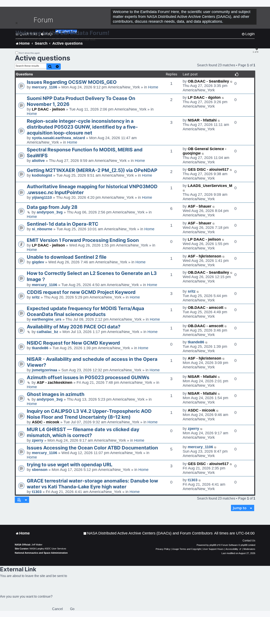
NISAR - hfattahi (202, 120)
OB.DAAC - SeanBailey (208, 81)
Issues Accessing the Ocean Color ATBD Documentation (92, 448)
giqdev (38, 262)
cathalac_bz (47, 332)
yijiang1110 (42, 197)
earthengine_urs (46, 319)
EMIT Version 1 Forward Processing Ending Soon (83, 240)
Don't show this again (29, 53)
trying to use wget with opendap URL (69, 465)
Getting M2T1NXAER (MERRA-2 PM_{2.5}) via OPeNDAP (92, 170)
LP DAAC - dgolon (204, 97)
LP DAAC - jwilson (48, 109)
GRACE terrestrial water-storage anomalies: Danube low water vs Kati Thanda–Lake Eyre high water (92, 484)
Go (72, 609)
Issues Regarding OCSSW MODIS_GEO (72, 82)
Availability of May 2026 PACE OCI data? (73, 327)
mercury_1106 (44, 87)
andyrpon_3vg (50, 212)
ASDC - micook (45, 422)
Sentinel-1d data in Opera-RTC (62, 224)
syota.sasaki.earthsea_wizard (58, 138)
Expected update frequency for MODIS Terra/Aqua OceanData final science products (85, 311)
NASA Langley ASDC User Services (48, 548)
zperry (37, 440)
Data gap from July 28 (52, 207)
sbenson (39, 470)
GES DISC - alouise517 (208, 169)
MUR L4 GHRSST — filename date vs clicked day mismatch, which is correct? (83, 432)
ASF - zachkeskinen (54, 382)
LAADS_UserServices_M (210, 186)
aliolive (38, 161)
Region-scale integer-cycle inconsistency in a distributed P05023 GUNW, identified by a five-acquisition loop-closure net (82, 127)
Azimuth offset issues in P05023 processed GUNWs (88, 377)
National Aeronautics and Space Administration (41, 553)
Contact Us (249, 540)
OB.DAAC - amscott (205, 307)
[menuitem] (148, 533)
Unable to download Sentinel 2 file (67, 257)
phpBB (212, 545)
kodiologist (42, 175)
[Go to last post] (231, 81)
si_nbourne (42, 229)
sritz (36, 297)
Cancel (57, 609)
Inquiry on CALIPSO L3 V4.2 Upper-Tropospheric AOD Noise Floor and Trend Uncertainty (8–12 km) (89, 414)
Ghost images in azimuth (55, 394)
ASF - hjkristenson (204, 256)
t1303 (37, 492)
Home (153, 87)
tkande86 (40, 348)
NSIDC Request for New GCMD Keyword (73, 343)
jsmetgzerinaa (44, 370)
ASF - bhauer (199, 206)
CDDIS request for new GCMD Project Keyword (81, 292)
